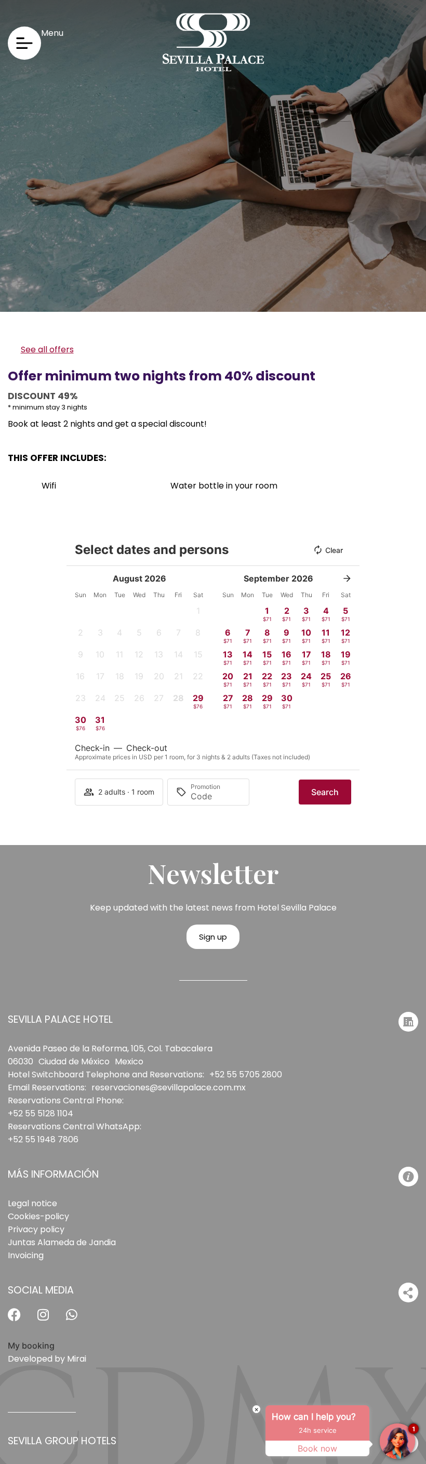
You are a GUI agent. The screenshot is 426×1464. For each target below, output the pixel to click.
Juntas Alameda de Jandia (62, 1242)
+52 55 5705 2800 (245, 1074)
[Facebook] (21, 1321)
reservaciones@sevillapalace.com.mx (168, 1087)
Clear (334, 550)
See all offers (47, 349)
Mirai (76, 1359)
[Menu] (24, 43)
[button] (198, 613)
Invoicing (26, 1255)
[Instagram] (49, 1321)
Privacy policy (36, 1229)
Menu (52, 33)
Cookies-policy (38, 1216)
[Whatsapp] (78, 1321)
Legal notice (32, 1203)
